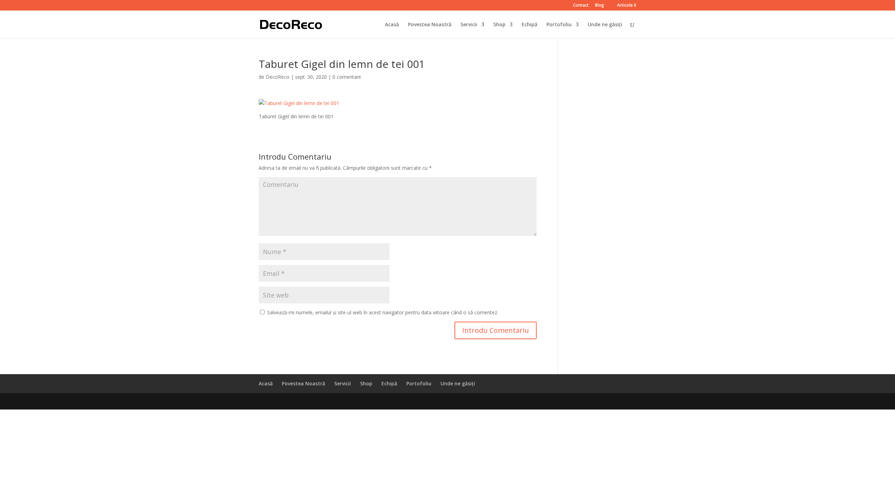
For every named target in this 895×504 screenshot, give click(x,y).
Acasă (392, 25)
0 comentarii (346, 77)
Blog (599, 5)
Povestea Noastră (429, 25)
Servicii (468, 25)
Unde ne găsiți (605, 25)
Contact (581, 5)
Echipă (529, 25)
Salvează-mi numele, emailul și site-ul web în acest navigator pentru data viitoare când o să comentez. (382, 312)
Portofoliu (559, 25)
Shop (499, 25)
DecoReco (277, 77)
